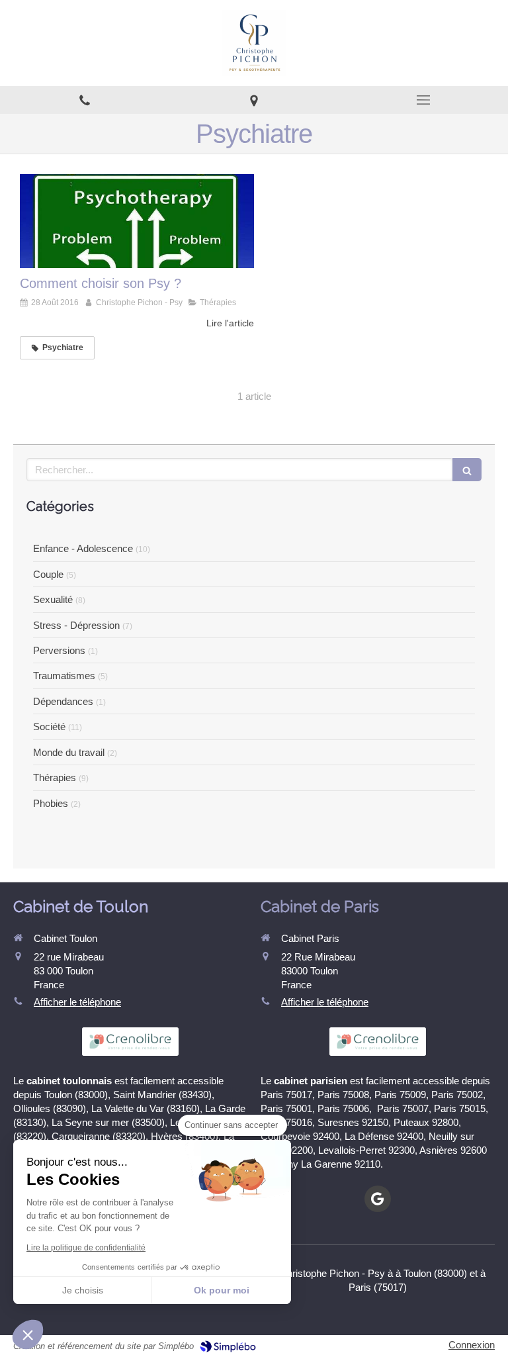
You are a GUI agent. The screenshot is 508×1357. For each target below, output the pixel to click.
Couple (48, 574)
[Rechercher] (467, 469)
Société (49, 726)
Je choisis (82, 1290)
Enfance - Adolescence (83, 548)
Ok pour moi (221, 1290)
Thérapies (54, 777)
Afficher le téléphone (77, 1001)
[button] (28, 1334)
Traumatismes (64, 675)
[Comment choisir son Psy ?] (137, 221)
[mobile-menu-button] (423, 100)
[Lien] (254, 100)
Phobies (50, 803)
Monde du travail (69, 752)
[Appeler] (84, 100)
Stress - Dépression (76, 625)
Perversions (59, 650)
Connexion (471, 1344)
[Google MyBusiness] (377, 1199)
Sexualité (53, 599)
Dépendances (63, 701)
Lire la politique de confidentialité (86, 1247)
